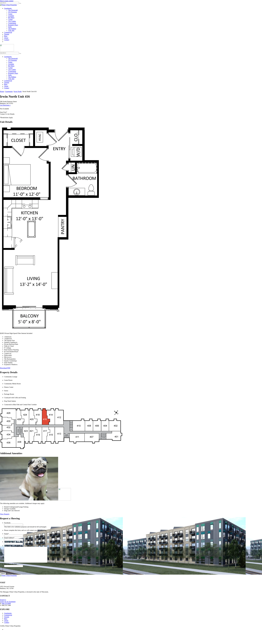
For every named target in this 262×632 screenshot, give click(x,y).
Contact (6, 40)
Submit (3, 573)
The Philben (12, 29)
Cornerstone (12, 23)
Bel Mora (11, 17)
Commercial (8, 32)
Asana (10, 14)
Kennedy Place (13, 25)
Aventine (11, 16)
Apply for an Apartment (7, 601)
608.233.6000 (6, 603)
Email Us (3, 600)
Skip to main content (6, 1)
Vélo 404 (11, 30)
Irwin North (17, 91)
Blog (5, 36)
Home (2, 91)
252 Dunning (12, 12)
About (6, 38)
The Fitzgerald (13, 10)
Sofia (10, 27)
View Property (4, 514)
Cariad (10, 19)
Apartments (8, 8)
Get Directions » (5, 105)
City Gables (12, 21)
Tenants (6, 34)
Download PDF (5, 368)
